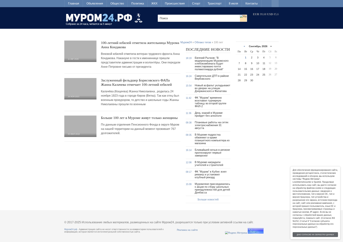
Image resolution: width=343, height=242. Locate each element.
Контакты (251, 3)
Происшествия (175, 3)
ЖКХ (154, 3)
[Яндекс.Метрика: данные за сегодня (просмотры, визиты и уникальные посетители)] (236, 232)
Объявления (94, 3)
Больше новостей (208, 199)
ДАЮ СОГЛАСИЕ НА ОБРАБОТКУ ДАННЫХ (315, 235)
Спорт (196, 3)
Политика (137, 3)
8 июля (233, 3)
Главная (73, 3)
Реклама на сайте (187, 229)
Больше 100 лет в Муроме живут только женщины (139, 118)
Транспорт (215, 3)
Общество (117, 3)
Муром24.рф (70, 229)
